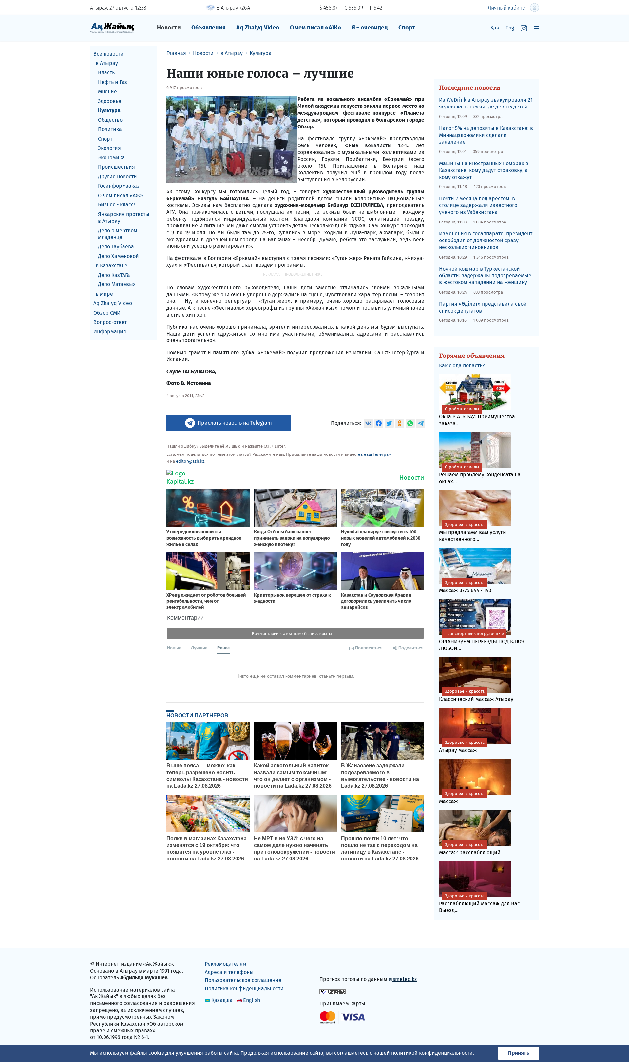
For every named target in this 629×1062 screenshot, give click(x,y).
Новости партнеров (197, 715)
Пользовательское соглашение (243, 980)
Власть (106, 73)
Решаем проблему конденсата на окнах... (480, 474)
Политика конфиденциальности (244, 988)
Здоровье (109, 101)
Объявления (208, 27)
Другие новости (117, 176)
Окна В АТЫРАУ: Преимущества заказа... (477, 416)
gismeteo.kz (403, 979)
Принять (518, 1053)
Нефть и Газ (112, 82)
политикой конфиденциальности (432, 1053)
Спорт (406, 27)
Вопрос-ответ (110, 322)
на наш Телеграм (374, 454)
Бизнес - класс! (116, 205)
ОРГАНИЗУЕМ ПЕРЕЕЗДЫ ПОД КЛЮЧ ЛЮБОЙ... (481, 641)
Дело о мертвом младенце (117, 234)
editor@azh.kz (190, 461)
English (251, 1000)
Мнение (107, 91)
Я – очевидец (370, 27)
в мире (104, 294)
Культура (109, 110)
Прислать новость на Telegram (235, 423)
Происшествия (116, 167)
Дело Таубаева (116, 247)
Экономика (111, 158)
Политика (110, 129)
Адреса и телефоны (229, 972)
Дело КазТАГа (114, 275)
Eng (509, 28)
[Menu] (536, 28)
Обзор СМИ (107, 313)
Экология (109, 148)
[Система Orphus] (332, 991)
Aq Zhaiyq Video (257, 27)
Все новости (108, 54)
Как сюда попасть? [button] (462, 365)
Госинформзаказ (119, 186)
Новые (174, 648)
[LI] (333, 965)
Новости (169, 27)
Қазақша (222, 1000)
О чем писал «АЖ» (315, 27)
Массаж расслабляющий (470, 849)
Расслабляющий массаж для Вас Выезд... (479, 903)
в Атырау (107, 63)
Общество (110, 120)
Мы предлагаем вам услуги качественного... (472, 532)
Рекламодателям (225, 964)
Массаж (462, 797)
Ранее (223, 648)
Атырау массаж (462, 746)
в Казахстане (111, 265)
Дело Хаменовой (118, 256)
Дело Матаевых (117, 284)
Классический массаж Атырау (476, 695)
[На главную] (112, 28)
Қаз (494, 28)
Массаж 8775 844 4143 (465, 586)
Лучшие (199, 648)
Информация (109, 332)
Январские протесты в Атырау (123, 217)
